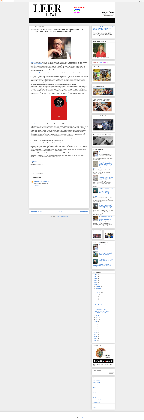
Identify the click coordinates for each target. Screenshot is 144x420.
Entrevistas (95, 390)
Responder (36, 185)
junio (97, 298)
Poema (94, 404)
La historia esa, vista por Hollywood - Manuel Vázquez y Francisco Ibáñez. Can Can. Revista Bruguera (106, 177)
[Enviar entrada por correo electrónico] (33, 173)
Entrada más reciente (36, 211)
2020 (95, 321)
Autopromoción (96, 382)
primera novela (36, 72)
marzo (97, 315)
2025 (95, 276)
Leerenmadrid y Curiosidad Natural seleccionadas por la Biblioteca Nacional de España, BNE (103, 28)
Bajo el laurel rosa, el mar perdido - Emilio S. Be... (101, 305)
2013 (95, 336)
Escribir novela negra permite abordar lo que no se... (102, 312)
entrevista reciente (37, 63)
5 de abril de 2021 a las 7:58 (43, 181)
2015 (95, 332)
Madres (94, 397)
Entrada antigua (84, 211)
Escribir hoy (95, 392)
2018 (95, 326)
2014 (95, 334)
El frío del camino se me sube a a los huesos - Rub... (102, 308)
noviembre (98, 288)
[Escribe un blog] (37, 173)
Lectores (95, 394)
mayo (97, 301)
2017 (95, 328)
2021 (95, 284)
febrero (97, 317)
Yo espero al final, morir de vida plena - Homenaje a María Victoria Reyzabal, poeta (105, 218)
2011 (95, 340)
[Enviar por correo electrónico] (36, 173)
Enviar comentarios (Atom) (62, 216)
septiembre (98, 292)
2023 (95, 280)
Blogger (81, 417)
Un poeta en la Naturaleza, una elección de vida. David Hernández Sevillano (105, 253)
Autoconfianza (96, 380)
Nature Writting (96, 402)
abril (97, 303)
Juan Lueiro (33, 62)
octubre (98, 290)
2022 (95, 282)
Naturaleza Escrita (97, 399)
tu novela (47, 138)
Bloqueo (95, 385)
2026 (95, 274)
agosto (97, 294)
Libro (35, 181)
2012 (95, 338)
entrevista (95, 387)
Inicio (60, 211)
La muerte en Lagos (35, 123)
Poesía (94, 407)
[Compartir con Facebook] (40, 173)
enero (97, 319)
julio (97, 296)
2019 (95, 324)
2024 (95, 278)
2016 (95, 330)
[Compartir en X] (39, 173)
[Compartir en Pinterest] (42, 173)
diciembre (98, 286)
